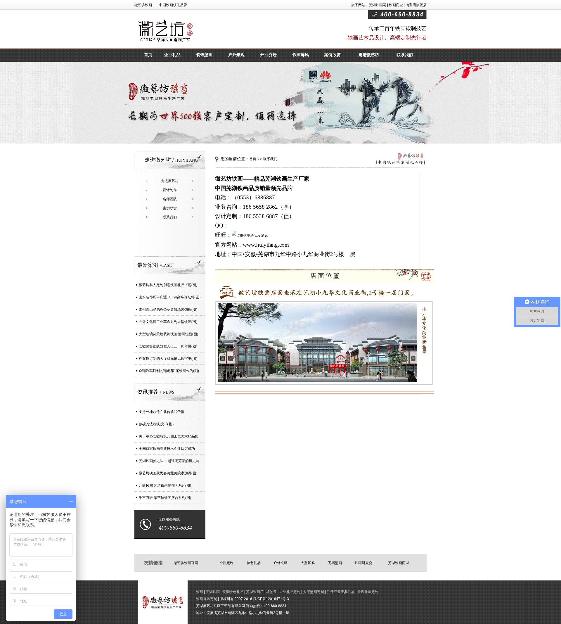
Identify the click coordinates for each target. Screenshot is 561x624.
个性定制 (226, 563)
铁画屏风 (300, 55)
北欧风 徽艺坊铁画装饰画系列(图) (165, 485)
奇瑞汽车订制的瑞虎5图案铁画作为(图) (169, 371)
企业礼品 (172, 55)
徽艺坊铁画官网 (186, 563)
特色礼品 (254, 563)
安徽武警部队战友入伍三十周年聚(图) (168, 346)
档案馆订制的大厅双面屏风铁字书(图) (168, 359)
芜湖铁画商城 (398, 563)
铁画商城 (396, 5)
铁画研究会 (363, 563)
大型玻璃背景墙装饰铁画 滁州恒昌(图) (168, 334)
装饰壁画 (204, 55)
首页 (148, 55)
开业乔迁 (268, 55)
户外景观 (236, 55)
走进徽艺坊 (369, 55)
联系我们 (404, 55)
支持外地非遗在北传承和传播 (161, 412)
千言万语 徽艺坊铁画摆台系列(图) (165, 498)
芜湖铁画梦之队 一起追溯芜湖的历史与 (169, 461)
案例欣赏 (332, 55)
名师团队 (170, 199)
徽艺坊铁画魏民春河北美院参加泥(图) (168, 473)
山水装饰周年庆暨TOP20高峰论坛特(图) (169, 297)
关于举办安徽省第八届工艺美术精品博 (168, 436)
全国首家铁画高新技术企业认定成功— (168, 449)
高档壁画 (335, 563)
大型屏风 (308, 563)
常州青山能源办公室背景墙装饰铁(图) (168, 309)
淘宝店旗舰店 (416, 5)
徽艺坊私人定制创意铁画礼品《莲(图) (168, 285)
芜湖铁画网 (377, 5)
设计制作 (170, 190)
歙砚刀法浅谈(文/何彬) (156, 424)
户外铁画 (280, 563)
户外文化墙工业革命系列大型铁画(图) (168, 322)
